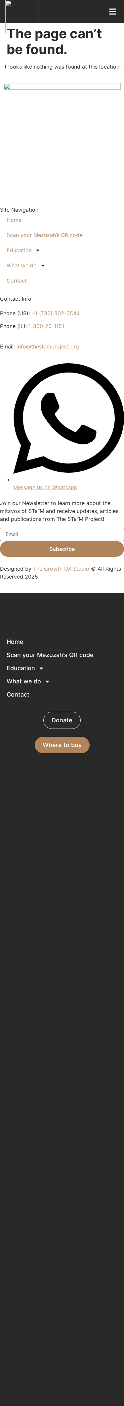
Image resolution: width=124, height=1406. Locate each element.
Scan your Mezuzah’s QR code (44, 235)
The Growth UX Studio (61, 568)
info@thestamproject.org (48, 346)
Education (19, 250)
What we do (22, 265)
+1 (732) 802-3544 (55, 313)
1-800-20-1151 (46, 326)
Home (14, 220)
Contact (17, 280)
